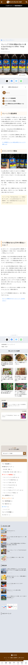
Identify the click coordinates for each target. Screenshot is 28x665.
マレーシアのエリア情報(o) (10, 492)
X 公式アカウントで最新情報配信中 (14, 5)
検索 (24, 453)
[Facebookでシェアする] (11, 81)
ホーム (5, 657)
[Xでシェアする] (7, 81)
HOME (15, 655)
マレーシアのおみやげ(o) (10, 485)
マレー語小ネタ (6, 503)
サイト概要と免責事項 (12, 657)
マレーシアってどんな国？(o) (11, 477)
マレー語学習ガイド (7, 495)
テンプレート (6, 514)
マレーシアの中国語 (7, 512)
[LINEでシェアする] (21, 81)
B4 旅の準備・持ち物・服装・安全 (12, 471)
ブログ (6, 506)
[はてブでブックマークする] (16, 81)
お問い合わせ (21, 657)
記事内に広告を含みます (13, 87)
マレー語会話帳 (6, 463)
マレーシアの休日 (8, 487)
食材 (6, 346)
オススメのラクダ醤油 (10, 101)
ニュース (6, 509)
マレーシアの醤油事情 (10, 98)
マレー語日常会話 (7, 501)
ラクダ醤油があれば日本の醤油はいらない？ (14, 104)
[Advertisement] (14, 24)
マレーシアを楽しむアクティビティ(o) (13, 490)
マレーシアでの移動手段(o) (10, 479)
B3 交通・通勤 (7, 469)
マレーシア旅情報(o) (9, 474)
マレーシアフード (11, 344)
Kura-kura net (15, 2)
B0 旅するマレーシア (8, 466)
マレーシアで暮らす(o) (9, 482)
